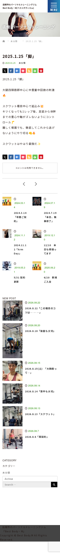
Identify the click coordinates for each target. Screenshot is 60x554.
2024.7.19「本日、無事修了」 (50, 217)
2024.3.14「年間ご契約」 (20, 217)
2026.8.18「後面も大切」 (40, 331)
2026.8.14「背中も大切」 (40, 391)
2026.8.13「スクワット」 (40, 414)
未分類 (22, 62)
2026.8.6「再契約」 (37, 436)
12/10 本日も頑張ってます (50, 249)
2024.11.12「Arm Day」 (20, 249)
